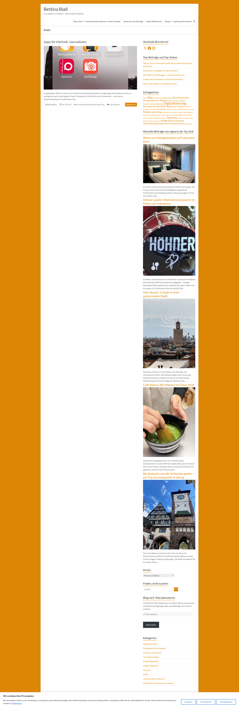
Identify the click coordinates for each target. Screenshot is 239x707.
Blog (165, 98)
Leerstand (191, 109)
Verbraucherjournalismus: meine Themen (102, 21)
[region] (119, 699)
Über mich (77, 21)
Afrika (145, 98)
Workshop (188, 124)
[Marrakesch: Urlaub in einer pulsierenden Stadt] (169, 300)
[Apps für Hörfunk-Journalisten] (90, 47)
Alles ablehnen (206, 702)
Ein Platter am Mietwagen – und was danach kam (164, 75)
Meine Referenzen (154, 21)
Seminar (162, 115)
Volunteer (179, 120)
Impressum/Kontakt (181, 21)
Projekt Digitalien (187, 112)
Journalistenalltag (83, 104)
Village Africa (167, 120)
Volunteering (149, 123)
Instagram (146, 109)
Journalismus (161, 109)
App (150, 97)
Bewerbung (159, 98)
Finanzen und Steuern (152, 652)
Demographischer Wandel (154, 648)
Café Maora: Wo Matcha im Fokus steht (168, 385)
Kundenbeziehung (182, 109)
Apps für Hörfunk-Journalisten (65, 42)
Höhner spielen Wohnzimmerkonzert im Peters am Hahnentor (169, 201)
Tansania (172, 117)
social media (177, 115)
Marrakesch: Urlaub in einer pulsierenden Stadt (161, 294)
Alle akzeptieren (226, 702)
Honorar (188, 107)
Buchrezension (181, 97)
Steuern (163, 118)
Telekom (180, 118)
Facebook (181, 106)
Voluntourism (162, 123)
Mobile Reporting (97, 104)
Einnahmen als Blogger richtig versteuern (160, 70)
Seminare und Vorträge (133, 21)
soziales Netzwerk (148, 118)
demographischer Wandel (155, 100)
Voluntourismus (176, 123)
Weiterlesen (17, 703)
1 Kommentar (114, 104)
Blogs (167, 21)
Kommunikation (172, 109)
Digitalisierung (174, 103)
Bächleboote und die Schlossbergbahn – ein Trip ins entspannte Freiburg (168, 475)
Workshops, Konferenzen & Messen (158, 683)
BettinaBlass (52, 104)
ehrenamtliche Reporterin (165, 106)
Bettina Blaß (56, 9)
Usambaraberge (188, 118)
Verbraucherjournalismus (151, 121)
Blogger (170, 98)
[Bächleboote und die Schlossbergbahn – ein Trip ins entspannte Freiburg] (169, 481)
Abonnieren (151, 625)
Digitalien (159, 104)
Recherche (146, 115)
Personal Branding (175, 112)
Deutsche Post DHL (173, 100)
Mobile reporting (152, 111)
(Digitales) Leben (150, 644)
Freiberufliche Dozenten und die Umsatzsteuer (163, 79)
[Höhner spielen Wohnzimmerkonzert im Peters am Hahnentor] (169, 207)
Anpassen (188, 702)
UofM (145, 674)
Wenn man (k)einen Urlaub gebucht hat (160, 83)
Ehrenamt (148, 106)
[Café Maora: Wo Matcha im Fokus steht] (169, 388)
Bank (154, 98)
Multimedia (165, 112)
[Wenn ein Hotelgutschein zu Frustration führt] (169, 145)
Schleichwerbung (155, 115)
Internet (152, 109)
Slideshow (169, 115)
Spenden (157, 118)
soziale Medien (187, 115)
